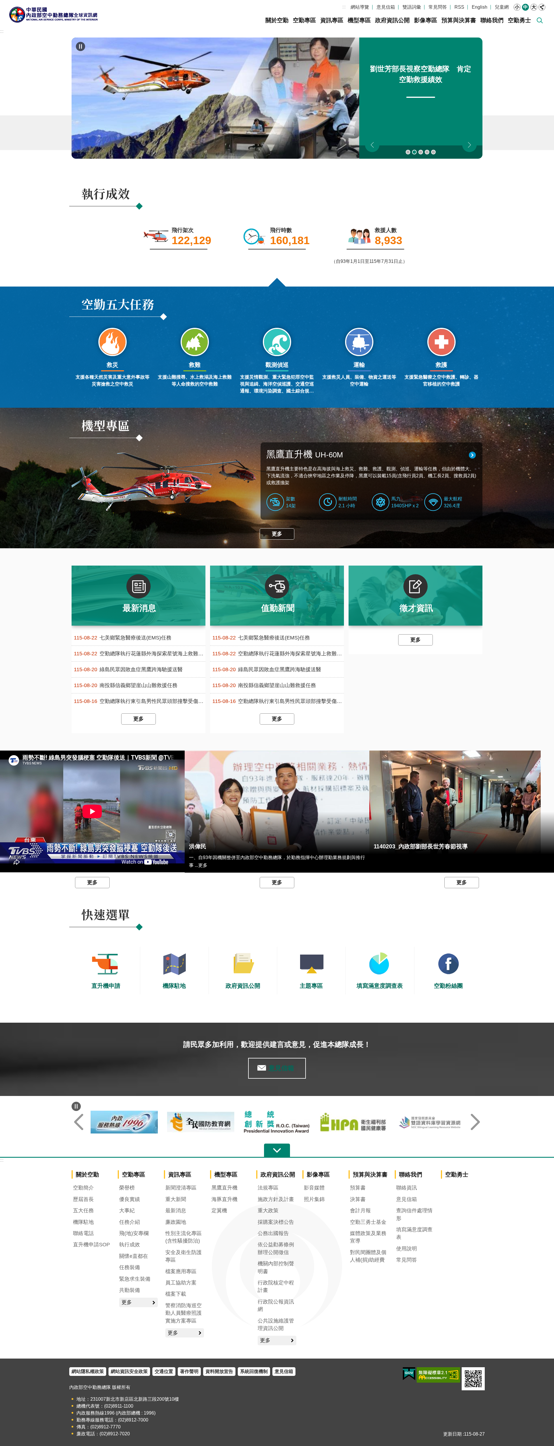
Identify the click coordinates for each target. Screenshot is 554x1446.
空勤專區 (304, 20)
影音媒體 (314, 1188)
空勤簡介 (83, 1188)
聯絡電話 (83, 1233)
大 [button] (533, 7)
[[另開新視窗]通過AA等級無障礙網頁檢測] (438, 1375)
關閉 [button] (541, 7)
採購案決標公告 (276, 1222)
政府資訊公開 (392, 20)
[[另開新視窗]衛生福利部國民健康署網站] (430, 1122)
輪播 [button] (80, 46)
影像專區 (425, 20)
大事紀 (127, 1210)
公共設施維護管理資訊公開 (276, 1324)
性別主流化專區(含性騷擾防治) (183, 1237)
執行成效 (129, 1244)
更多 (277, 534)
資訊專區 (331, 20)
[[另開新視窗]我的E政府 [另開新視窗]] (409, 1373)
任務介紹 (129, 1222)
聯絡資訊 (406, 1188)
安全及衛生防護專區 (183, 1256)
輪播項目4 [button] (427, 152)
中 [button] (525, 7)
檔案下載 (175, 1294)
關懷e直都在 (133, 1256)
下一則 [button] (469, 145)
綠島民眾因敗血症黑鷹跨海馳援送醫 (128, 670)
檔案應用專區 (180, 1271)
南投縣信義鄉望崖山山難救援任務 (125, 685)
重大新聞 (175, 1199)
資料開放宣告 (219, 1371)
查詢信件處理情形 (414, 1214)
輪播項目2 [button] (414, 152)
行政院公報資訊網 (276, 1305)
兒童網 (502, 7)
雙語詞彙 (412, 7)
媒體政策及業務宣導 (368, 1237)
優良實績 (129, 1199)
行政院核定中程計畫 (276, 1286)
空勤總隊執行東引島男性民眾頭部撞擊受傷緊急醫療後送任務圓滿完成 (139, 701)
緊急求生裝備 (134, 1279)
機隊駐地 (83, 1222)
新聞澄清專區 (180, 1188)
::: (344, 6)
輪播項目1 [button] (408, 152)
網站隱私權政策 (88, 1371)
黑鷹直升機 (304, 454)
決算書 (358, 1199)
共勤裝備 (129, 1290)
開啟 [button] (277, 1150)
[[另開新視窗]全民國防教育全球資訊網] (277, 1122)
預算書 (358, 1188)
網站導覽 (360, 7)
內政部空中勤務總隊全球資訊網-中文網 (53, 14)
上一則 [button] (372, 145)
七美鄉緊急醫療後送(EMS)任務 (122, 638)
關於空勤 (277, 20)
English (479, 7)
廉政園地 (175, 1222)
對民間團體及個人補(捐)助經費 (368, 1256)
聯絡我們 (492, 20)
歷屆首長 (83, 1199)
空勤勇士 (519, 20)
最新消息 (175, 1210)
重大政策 (268, 1210)
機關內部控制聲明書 (276, 1267)
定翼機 (219, 1210)
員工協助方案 (180, 1283)
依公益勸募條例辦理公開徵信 (276, 1248)
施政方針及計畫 (276, 1199)
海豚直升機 (224, 1199)
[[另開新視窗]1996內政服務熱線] (201, 1122)
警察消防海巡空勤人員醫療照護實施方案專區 (183, 1313)
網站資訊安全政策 (129, 1371)
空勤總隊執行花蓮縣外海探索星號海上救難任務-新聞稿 (139, 654)
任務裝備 (129, 1267)
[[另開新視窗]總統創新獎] (353, 1122)
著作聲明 (189, 1371)
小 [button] (517, 7)
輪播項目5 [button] (433, 152)
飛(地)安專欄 (134, 1233)
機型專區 (359, 20)
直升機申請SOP (91, 1244)
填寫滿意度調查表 (414, 1233)
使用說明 (406, 1249)
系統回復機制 (254, 1371)
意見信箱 (386, 7)
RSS (459, 7)
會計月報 (360, 1210)
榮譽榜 (127, 1188)
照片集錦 (314, 1199)
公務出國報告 (273, 1233)
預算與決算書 (458, 20)
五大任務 (83, 1210)
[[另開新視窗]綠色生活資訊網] (124, 1122)
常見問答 (437, 7)
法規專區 (268, 1188)
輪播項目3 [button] (420, 152)
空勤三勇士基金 (368, 1222)
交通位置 (164, 1371)
